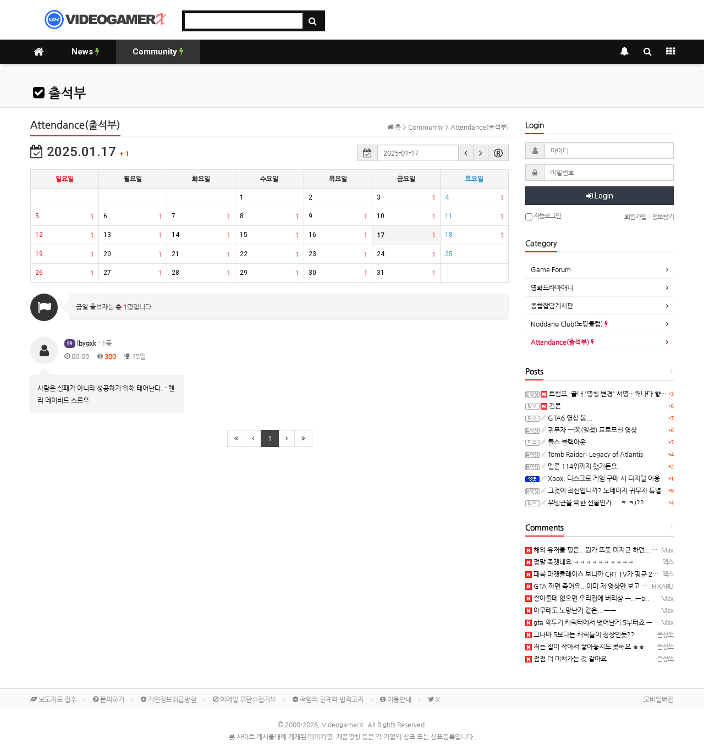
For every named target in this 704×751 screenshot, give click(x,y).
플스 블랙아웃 (566, 442)
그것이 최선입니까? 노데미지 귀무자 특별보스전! (614, 490)
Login (603, 195)
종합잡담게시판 (552, 306)
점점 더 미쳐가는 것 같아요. (570, 658)
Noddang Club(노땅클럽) (567, 324)
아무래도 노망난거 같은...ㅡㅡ (574, 610)
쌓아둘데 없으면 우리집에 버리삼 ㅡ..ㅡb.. (591, 598)
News (83, 52)
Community (156, 52)
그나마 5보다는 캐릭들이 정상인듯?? (583, 634)
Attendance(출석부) (561, 342)
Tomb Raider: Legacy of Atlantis (594, 454)
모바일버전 (659, 699)
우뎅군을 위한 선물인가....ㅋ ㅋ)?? (595, 502)
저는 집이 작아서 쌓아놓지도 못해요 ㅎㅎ (588, 646)
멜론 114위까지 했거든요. (582, 466)
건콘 (554, 406)
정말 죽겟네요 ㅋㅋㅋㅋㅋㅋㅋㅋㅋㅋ (583, 562)
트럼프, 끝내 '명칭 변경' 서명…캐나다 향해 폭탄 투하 (620, 393)
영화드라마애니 (552, 287)
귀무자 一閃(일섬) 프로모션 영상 (591, 430)
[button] (466, 153)
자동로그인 (546, 215)
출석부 (65, 93)
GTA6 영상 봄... (569, 418)
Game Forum (551, 269)
